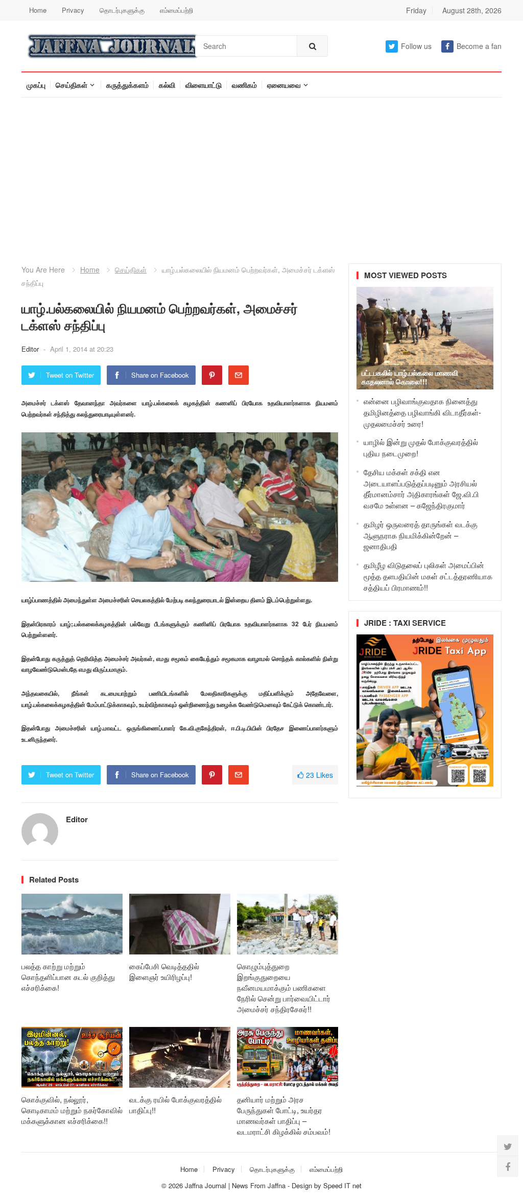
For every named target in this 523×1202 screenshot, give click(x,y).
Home (37, 10)
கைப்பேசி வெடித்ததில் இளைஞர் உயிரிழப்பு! (164, 971)
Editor (31, 349)
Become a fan (479, 46)
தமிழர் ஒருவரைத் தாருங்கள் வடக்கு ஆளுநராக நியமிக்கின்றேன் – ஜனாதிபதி (421, 535)
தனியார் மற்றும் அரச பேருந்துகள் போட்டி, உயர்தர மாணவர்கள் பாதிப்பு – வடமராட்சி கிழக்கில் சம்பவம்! (283, 1115)
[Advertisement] (261, 174)
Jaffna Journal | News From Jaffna (235, 1185)
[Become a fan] (507, 1166)
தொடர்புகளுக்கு (122, 10)
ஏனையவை (284, 85)
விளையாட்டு (203, 85)
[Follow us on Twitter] (507, 1146)
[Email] (238, 375)
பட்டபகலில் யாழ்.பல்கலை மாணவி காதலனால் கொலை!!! (410, 376)
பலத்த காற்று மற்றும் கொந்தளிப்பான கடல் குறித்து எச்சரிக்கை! (68, 977)
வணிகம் (244, 85)
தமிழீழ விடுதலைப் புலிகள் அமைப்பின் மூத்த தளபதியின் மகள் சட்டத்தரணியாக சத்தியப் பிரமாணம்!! (428, 576)
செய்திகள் (71, 85)
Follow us (416, 46)
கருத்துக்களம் (127, 85)
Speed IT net (342, 1185)
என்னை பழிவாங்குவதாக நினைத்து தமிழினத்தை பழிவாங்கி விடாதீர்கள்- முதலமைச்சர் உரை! (422, 412)
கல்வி (167, 85)
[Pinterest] (212, 375)
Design (303, 1185)
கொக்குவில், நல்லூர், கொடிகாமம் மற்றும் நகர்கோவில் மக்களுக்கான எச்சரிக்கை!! (72, 1110)
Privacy (73, 10)
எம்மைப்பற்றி (176, 10)
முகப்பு (36, 85)
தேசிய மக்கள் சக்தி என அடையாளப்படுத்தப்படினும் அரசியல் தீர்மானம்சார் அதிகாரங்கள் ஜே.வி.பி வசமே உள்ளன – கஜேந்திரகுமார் (421, 488)
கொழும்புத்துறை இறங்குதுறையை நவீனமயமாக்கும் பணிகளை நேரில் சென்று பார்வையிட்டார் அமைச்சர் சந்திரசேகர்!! (283, 987)
